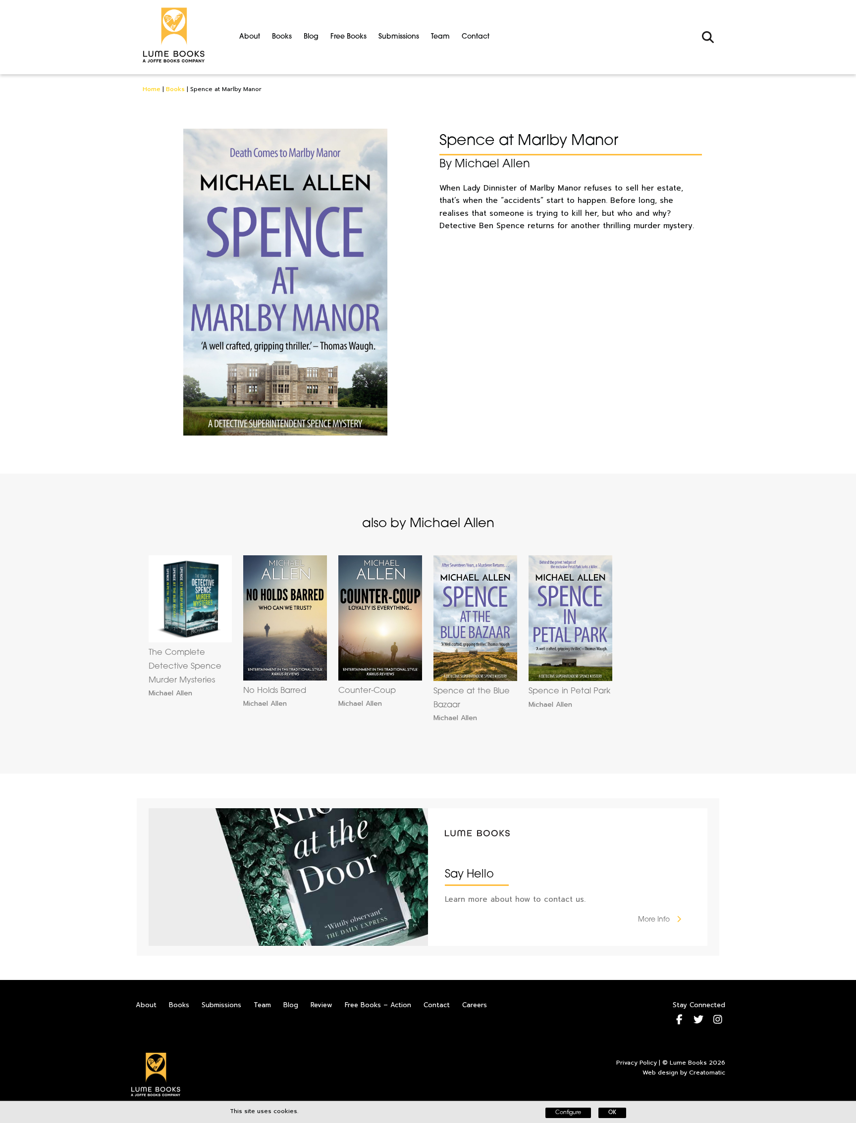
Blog (311, 37)
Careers (474, 1005)
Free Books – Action (378, 1005)
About (249, 37)
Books (282, 37)
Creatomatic (707, 1072)
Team (440, 37)
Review (321, 1005)
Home (151, 89)
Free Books (348, 37)
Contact (475, 37)
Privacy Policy (636, 1062)
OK (612, 1113)
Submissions (398, 37)
